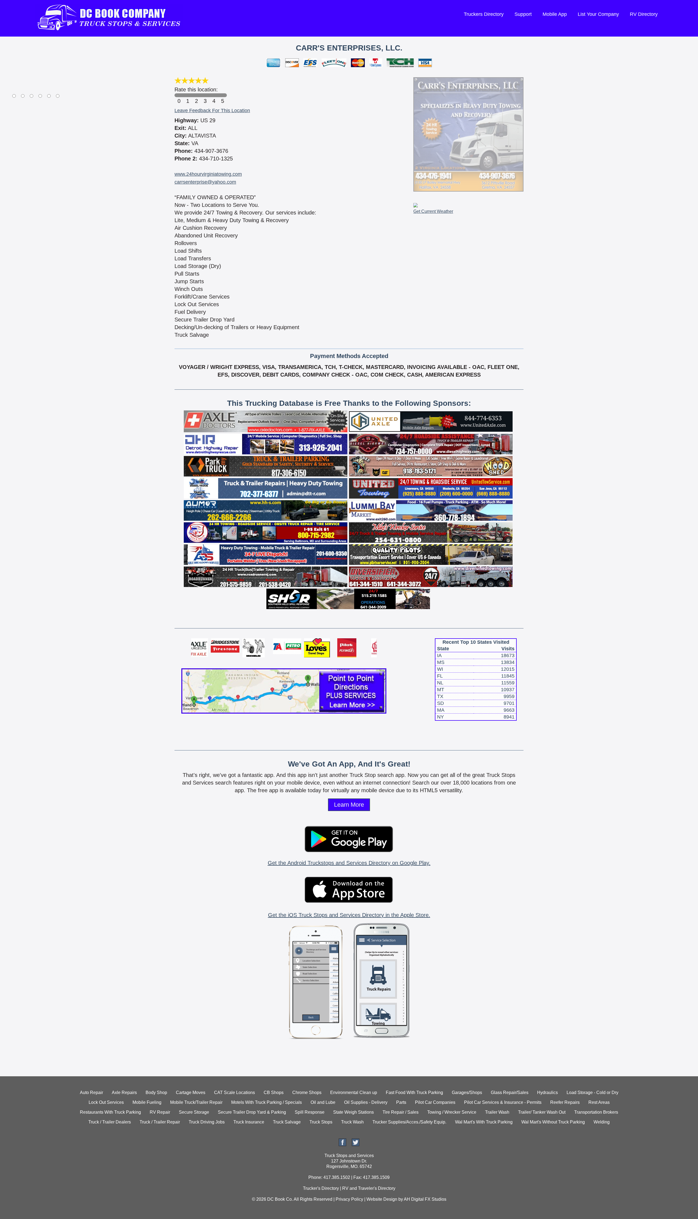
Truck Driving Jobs (207, 1122)
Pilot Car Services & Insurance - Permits (502, 1102)
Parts (401, 1102)
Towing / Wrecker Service (451, 1112)
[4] (213, 95)
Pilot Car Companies (435, 1102)
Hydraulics (547, 1092)
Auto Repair (91, 1092)
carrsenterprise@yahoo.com (205, 182)
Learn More (349, 804)
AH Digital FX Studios (425, 1199)
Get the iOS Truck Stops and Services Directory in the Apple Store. (349, 915)
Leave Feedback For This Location (212, 110)
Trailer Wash (497, 1112)
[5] (222, 95)
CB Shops (274, 1092)
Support (523, 14)
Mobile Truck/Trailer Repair (196, 1102)
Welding (602, 1122)
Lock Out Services (106, 1102)
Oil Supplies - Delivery (365, 1102)
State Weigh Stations (353, 1112)
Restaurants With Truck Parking (110, 1112)
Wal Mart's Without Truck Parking (553, 1122)
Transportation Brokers (596, 1112)
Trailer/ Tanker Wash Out (541, 1112)
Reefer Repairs (565, 1102)
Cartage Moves (190, 1092)
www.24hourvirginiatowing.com (208, 174)
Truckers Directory (484, 14)
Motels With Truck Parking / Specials (266, 1102)
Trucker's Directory (321, 1188)
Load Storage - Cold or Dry (592, 1092)
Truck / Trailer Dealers (109, 1122)
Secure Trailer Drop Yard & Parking (252, 1112)
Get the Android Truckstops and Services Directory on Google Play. (349, 863)
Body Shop (156, 1092)
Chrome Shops (306, 1092)
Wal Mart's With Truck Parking (484, 1122)
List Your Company (598, 14)
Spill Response (309, 1112)
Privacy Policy (349, 1199)
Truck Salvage (287, 1122)
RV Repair (160, 1112)
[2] (196, 95)
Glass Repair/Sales (509, 1092)
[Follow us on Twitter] (355, 1144)
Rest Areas (599, 1102)
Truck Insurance (248, 1122)
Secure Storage (194, 1112)
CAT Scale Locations (234, 1092)
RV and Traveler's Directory (368, 1188)
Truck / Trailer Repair (160, 1122)
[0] (178, 95)
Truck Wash (352, 1122)
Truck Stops (320, 1122)
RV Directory (644, 14)
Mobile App (555, 14)
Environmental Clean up (353, 1092)
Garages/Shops (467, 1092)
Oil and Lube (323, 1102)
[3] (205, 95)
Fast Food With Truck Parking (414, 1092)
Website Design (381, 1199)
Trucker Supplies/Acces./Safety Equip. (409, 1122)
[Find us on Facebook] (342, 1144)
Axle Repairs (124, 1092)
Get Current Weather (433, 211)
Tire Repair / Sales (401, 1112)
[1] (187, 95)
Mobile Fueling (147, 1102)
